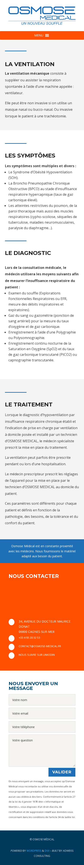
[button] (38, 35)
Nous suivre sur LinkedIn (37, 655)
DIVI (47, 851)
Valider (62, 772)
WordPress (33, 851)
